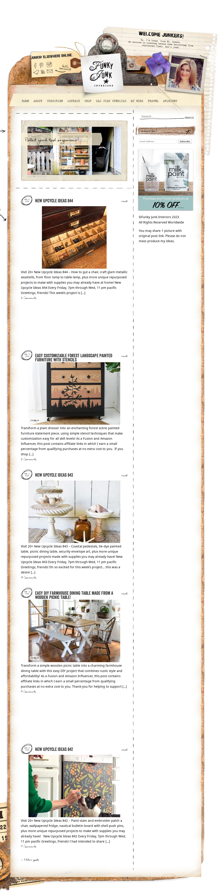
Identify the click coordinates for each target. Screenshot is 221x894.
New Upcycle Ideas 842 (54, 749)
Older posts (30, 860)
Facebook (35, 64)
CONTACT (73, 101)
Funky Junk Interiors (101, 71)
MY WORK (137, 101)
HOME (25, 101)
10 (45, 176)
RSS (43, 74)
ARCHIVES (170, 101)
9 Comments (28, 692)
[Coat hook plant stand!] (74, 151)
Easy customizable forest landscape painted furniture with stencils (73, 358)
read (124, 201)
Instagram (49, 64)
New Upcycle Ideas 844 (54, 201)
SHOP (87, 101)
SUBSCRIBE (55, 101)
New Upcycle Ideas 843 (54, 475)
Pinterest (41, 64)
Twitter (36, 74)
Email (50, 74)
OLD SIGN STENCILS (111, 101)
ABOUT (37, 101)
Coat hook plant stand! (47, 140)
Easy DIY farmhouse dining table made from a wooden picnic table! (74, 595)
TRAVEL (153, 101)
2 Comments (28, 298)
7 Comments (28, 846)
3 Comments (28, 578)
